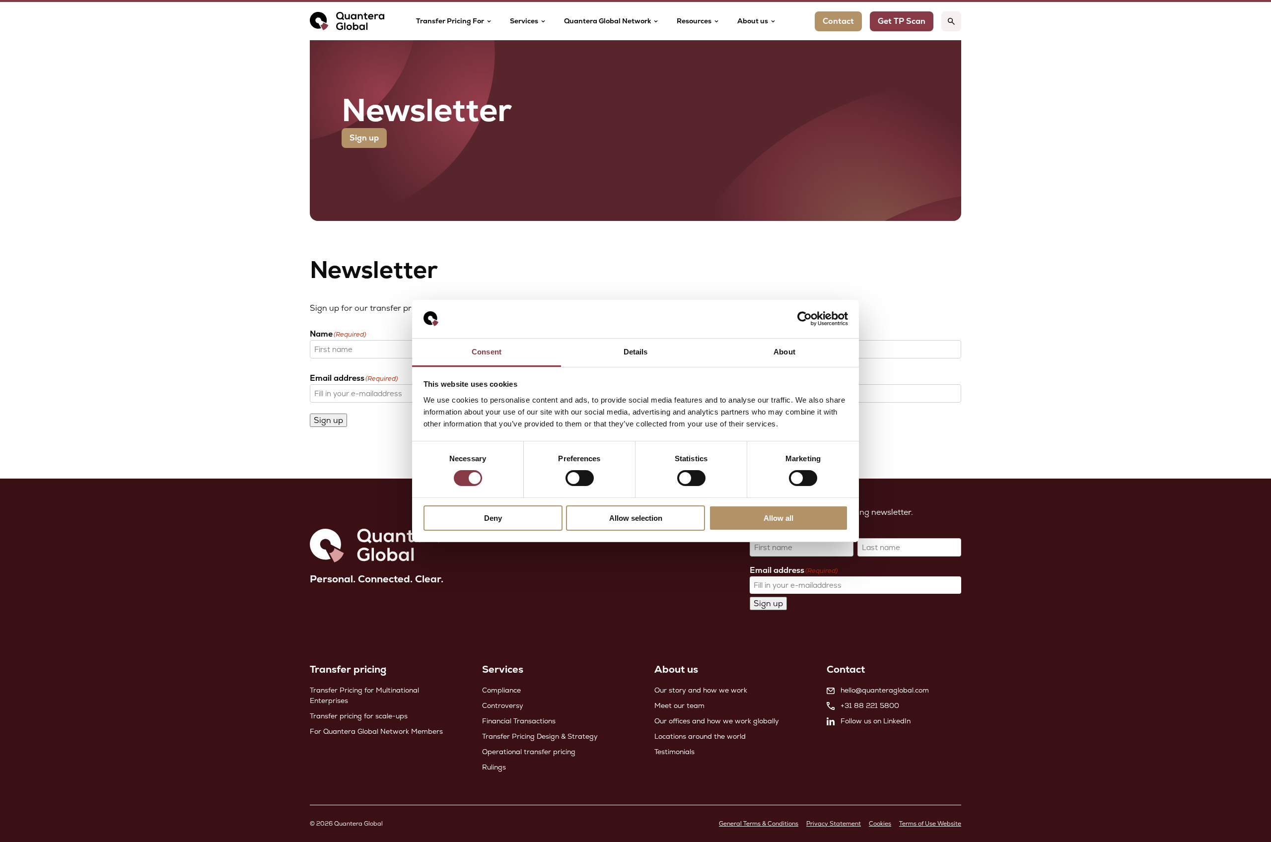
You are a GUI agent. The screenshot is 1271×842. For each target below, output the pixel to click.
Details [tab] (636, 352)
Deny (493, 518)
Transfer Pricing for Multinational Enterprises (364, 695)
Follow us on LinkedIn (876, 720)
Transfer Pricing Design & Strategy (540, 736)
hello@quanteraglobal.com (885, 690)
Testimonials (674, 751)
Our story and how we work (700, 690)
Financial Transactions (519, 720)
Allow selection (635, 518)
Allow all (778, 518)
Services (524, 20)
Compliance (501, 690)
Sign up (364, 138)
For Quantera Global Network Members (376, 731)
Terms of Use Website (930, 824)
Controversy (502, 705)
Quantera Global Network (607, 20)
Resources (694, 20)
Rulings (494, 767)
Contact (838, 21)
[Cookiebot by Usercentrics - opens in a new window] (804, 318)
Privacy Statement (833, 824)
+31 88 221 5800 (870, 705)
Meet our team (679, 705)
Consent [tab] (486, 352)
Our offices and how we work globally (716, 720)
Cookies (880, 824)
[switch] (579, 478)
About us (752, 20)
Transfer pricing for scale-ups (359, 715)
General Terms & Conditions (758, 824)
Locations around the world (700, 736)
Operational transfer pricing (528, 751)
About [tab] (784, 352)
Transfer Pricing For (450, 20)
